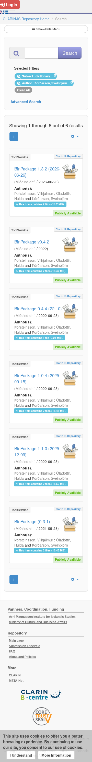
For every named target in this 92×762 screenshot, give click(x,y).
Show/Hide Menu (48, 29)
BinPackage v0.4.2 (31, 242)
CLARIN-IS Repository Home (26, 18)
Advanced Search (25, 101)
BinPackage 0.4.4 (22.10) (38, 308)
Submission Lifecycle (24, 646)
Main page (16, 640)
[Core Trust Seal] (42, 716)
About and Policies (22, 657)
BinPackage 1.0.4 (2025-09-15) (37, 378)
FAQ (12, 651)
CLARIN (15, 675)
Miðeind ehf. (26, 181)
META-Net (16, 681)
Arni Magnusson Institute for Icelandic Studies (42, 617)
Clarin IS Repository (68, 156)
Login (11, 4)
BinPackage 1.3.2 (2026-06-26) (37, 172)
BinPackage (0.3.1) (32, 521)
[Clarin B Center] (42, 695)
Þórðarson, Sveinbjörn (50, 198)
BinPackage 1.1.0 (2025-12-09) (37, 451)
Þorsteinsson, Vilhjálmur (33, 193)
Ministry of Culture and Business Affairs (38, 622)
